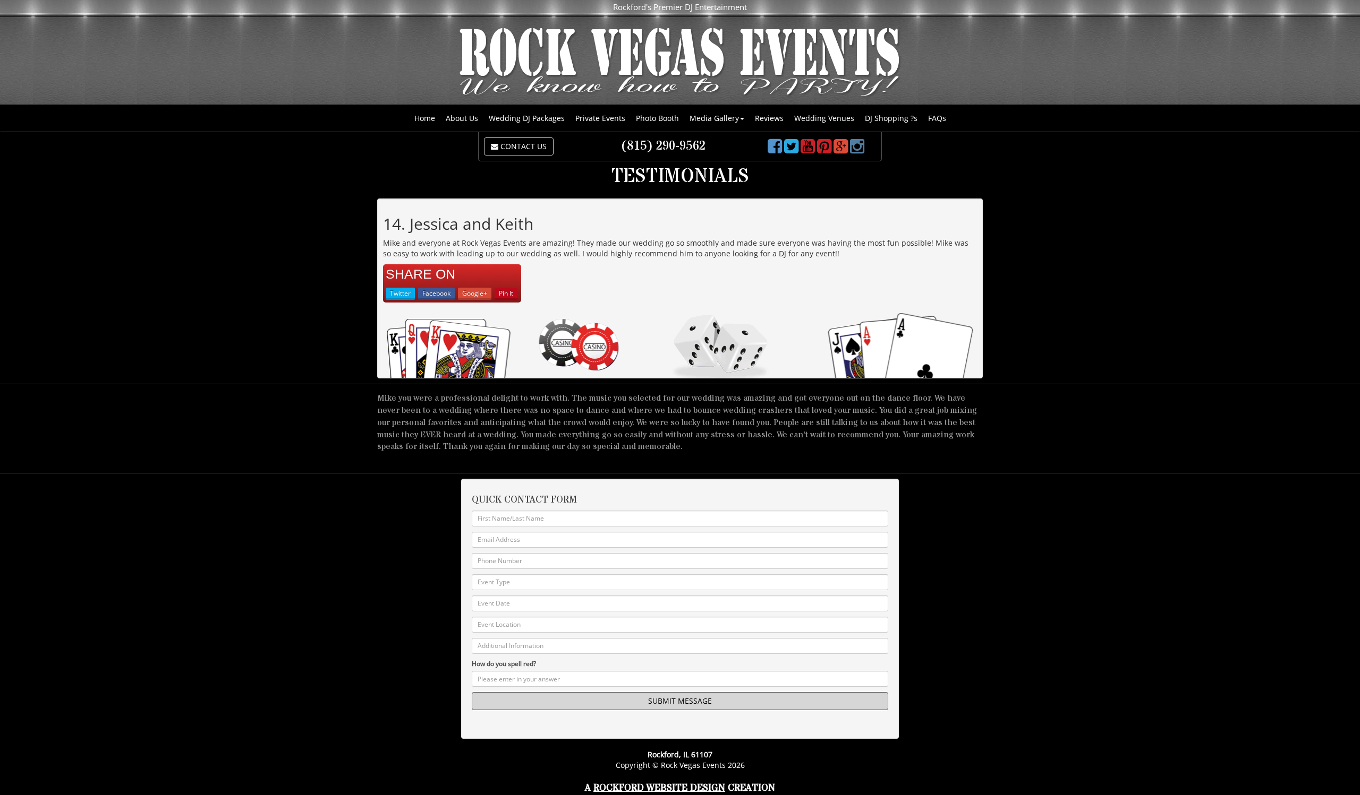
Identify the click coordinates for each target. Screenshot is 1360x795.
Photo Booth (657, 118)
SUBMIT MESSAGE (680, 701)
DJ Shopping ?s (891, 118)
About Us (462, 118)
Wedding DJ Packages (527, 118)
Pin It (506, 293)
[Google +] (841, 149)
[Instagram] (857, 149)
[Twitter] (791, 149)
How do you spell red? (504, 663)
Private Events (600, 118)
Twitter (400, 293)
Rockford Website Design (659, 787)
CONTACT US (522, 146)
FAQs (937, 118)
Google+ (474, 293)
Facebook (436, 293)
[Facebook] (775, 149)
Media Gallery (714, 118)
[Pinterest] (824, 149)
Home (424, 118)
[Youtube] (808, 149)
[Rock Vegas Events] (680, 63)
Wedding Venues (824, 118)
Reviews (769, 118)
